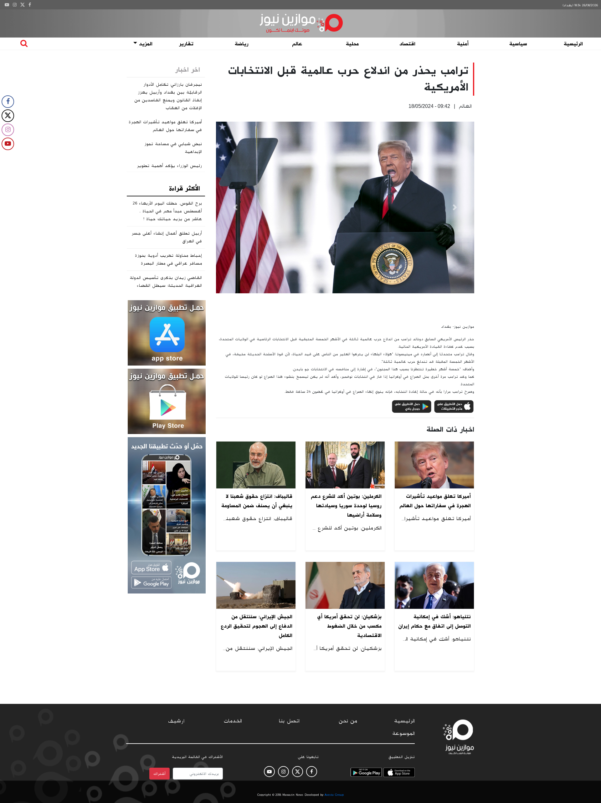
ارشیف (176, 721)
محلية (352, 43)
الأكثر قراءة (184, 188)
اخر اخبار (187, 69)
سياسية (518, 43)
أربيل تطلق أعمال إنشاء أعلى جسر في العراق (166, 237)
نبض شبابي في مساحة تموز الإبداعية (173, 148)
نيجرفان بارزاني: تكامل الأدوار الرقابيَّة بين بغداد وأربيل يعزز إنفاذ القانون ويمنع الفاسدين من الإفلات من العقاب (168, 96)
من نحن (348, 721)
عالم (297, 43)
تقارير (186, 43)
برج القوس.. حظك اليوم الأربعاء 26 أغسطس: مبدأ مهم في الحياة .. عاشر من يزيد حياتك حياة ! (167, 211)
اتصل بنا (289, 721)
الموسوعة (403, 733)
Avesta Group (334, 795)
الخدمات (233, 721)
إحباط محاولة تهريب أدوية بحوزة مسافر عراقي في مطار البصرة (168, 259)
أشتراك (159, 773)
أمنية (463, 43)
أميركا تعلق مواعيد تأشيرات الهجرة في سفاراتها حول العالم (165, 126)
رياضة (242, 43)
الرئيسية (573, 43)
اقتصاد (407, 43)
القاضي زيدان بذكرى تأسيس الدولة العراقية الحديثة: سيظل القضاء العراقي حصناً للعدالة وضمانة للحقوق (166, 289)
